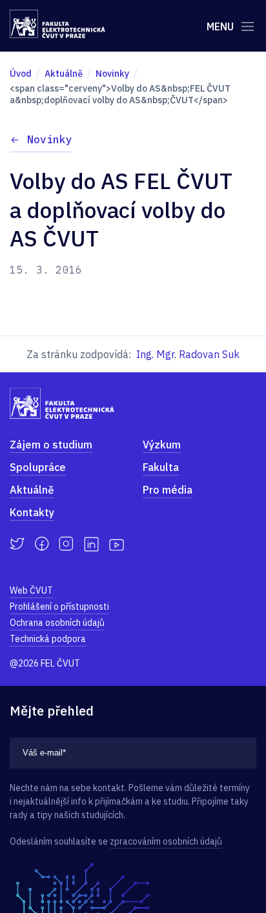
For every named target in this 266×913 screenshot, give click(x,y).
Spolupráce (38, 467)
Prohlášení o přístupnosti (59, 606)
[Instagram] (66, 544)
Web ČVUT (31, 590)
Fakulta (161, 467)
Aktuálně (32, 489)
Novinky (49, 139)
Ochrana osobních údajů (57, 622)
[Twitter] (17, 544)
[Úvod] (57, 24)
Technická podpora (48, 639)
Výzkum (162, 444)
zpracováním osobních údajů (166, 841)
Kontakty (32, 512)
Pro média (167, 489)
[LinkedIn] (91, 544)
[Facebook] (41, 544)
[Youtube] (116, 544)
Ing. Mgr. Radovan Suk (188, 354)
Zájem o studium (51, 444)
